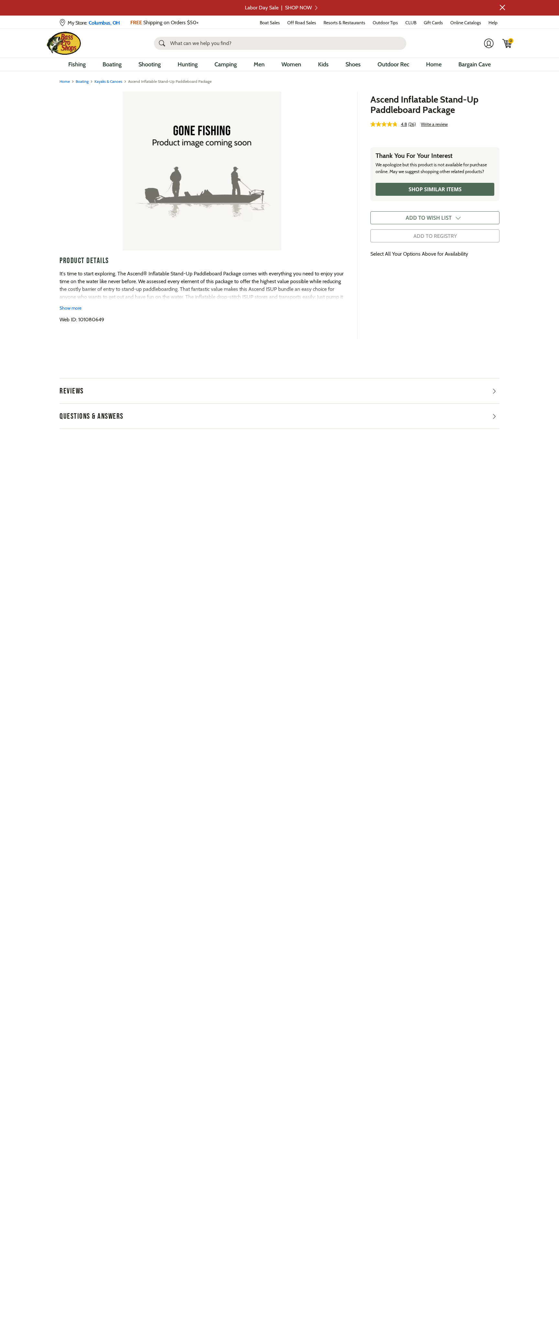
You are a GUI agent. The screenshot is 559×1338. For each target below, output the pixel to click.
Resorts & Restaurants (344, 23)
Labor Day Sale (278, 8)
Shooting (149, 64)
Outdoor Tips (385, 23)
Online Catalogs (465, 23)
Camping (225, 64)
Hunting (188, 64)
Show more (71, 308)
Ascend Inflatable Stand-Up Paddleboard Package (424, 104)
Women (291, 64)
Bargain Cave (474, 64)
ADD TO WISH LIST (429, 217)
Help (493, 23)
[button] (502, 7)
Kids (323, 64)
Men (259, 64)
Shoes (353, 64)
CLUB (410, 23)
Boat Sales (270, 23)
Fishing (77, 64)
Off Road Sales (301, 23)
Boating (112, 64)
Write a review (434, 124)
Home (434, 64)
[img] (507, 43)
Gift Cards (433, 23)
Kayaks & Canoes (108, 81)
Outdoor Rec (393, 64)
